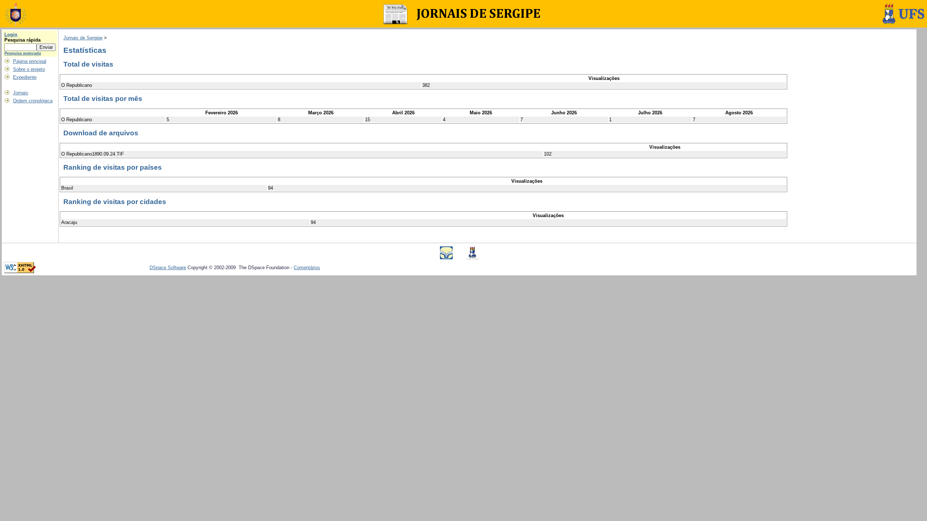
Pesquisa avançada (22, 53)
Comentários (307, 267)
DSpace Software (168, 267)
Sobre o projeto (29, 69)
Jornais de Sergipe (82, 38)
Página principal (29, 61)
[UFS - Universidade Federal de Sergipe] (472, 257)
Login (10, 34)
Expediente (25, 77)
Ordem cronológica (33, 100)
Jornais (20, 93)
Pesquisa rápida (22, 40)
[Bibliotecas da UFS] (446, 257)
